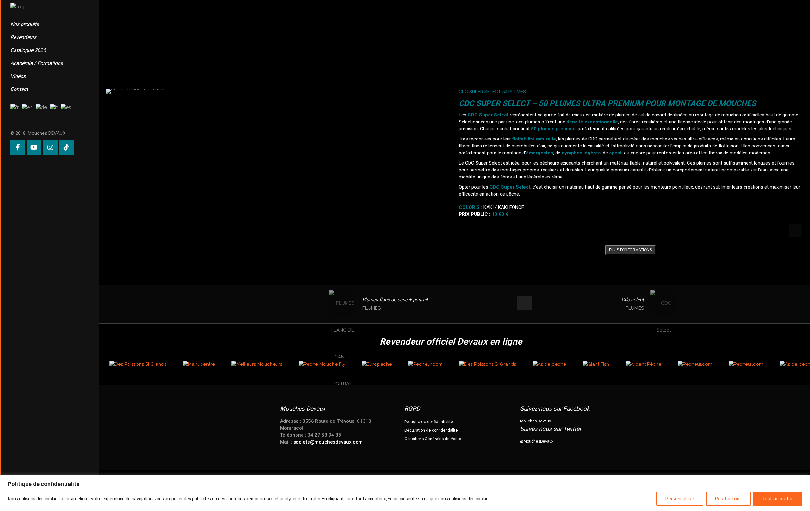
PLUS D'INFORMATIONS (630, 250)
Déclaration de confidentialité (431, 430)
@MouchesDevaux (536, 441)
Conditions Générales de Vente (432, 439)
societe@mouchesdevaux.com (328, 442)
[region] (405, 493)
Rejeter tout (728, 498)
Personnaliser (679, 498)
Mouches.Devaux (535, 421)
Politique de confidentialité (428, 422)
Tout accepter (777, 498)
